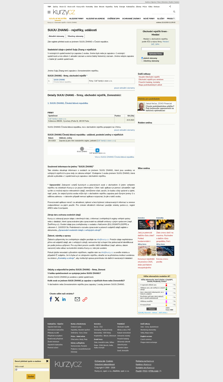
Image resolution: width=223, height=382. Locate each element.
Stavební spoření (84, 330)
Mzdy (81, 339)
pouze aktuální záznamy (124, 88)
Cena (147, 327)
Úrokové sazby (76, 327)
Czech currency (146, 339)
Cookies (109, 361)
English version (146, 336)
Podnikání (121, 324)
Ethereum (112, 336)
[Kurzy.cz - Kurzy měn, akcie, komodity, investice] (64, 14)
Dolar (85, 333)
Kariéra (147, 2)
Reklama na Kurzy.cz (145, 361)
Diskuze (157, 7)
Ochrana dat (100, 361)
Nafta (111, 345)
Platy (85, 339)
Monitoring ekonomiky (148, 330)
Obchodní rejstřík (60, 22)
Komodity (160, 218)
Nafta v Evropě (99, 348)
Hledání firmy (76, 19)
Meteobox (165, 2)
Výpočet (60, 324)
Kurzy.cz (50, 22)
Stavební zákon (122, 348)
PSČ (129, 330)
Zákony (138, 7)
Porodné (84, 346)
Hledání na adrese (95, 19)
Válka (150, 7)
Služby (160, 19)
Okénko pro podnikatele (149, 99)
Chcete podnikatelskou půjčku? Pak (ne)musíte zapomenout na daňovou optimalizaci (160, 108)
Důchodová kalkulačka (56, 330)
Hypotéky (109, 7)
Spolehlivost (154, 327)
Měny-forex (142, 244)
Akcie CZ (62, 7)
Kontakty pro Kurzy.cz (145, 368)
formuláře (125, 351)
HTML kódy (153, 371)
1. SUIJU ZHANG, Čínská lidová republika (68, 103)
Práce (145, 7)
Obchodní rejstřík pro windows (151, 79)
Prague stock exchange (149, 342)
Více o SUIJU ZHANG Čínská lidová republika (114, 157)
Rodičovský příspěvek (55, 339)
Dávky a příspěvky (78, 343)
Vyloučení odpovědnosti (105, 364)
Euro (81, 333)
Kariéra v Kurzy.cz (143, 364)
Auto (142, 327)
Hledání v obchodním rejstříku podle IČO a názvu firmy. (155, 41)
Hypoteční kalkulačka (55, 345)
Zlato (96, 7)
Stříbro (111, 342)
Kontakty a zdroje (66, 258)
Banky (73, 324)
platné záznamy (150, 58)
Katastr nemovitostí (124, 333)
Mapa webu (149, 333)
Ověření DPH (113, 19)
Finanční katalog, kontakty (149, 82)
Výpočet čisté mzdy (54, 327)
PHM (101, 345)
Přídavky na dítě (53, 333)
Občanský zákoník (123, 342)
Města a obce (122, 330)
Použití (139, 371)
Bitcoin (101, 7)
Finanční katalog (123, 339)
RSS (145, 371)
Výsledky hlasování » (145, 312)
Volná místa (81, 336)
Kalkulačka (130, 7)
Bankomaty (81, 324)
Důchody (74, 352)
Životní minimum (53, 342)
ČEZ (101, 327)
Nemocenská (75, 346)
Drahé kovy (98, 339)
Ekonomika (98, 333)
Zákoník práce (122, 345)
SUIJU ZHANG (59, 80)
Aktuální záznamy (56, 36)
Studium (176, 2)
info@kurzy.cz (103, 239)
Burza (96, 327)
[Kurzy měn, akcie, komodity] (68, 365)
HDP (104, 333)
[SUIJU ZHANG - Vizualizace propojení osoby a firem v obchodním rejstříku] (91, 153)
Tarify (116, 7)
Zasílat (31, 376)
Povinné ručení (53, 348)
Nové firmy (149, 19)
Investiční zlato (103, 342)
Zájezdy (153, 2)
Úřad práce (75, 339)
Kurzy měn (81, 7)
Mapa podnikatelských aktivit (150, 85)
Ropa (96, 345)
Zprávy (55, 7)
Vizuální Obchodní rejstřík (149, 77)
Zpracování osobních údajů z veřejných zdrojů (79, 230)
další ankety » (163, 312)
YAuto (159, 2)
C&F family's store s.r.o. (57, 119)
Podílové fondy (107, 330)
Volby (142, 333)
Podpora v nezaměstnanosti (80, 349)
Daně (119, 351)
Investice (141, 218)
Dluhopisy (97, 330)
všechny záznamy (151, 61)
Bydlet (171, 2)
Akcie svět (71, 7)
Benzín (105, 345)
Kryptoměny (98, 336)
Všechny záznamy (75, 36)
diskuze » (155, 312)
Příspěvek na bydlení (55, 336)
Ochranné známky (131, 19)
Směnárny (74, 333)
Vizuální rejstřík (58, 19)
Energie (122, 7)
